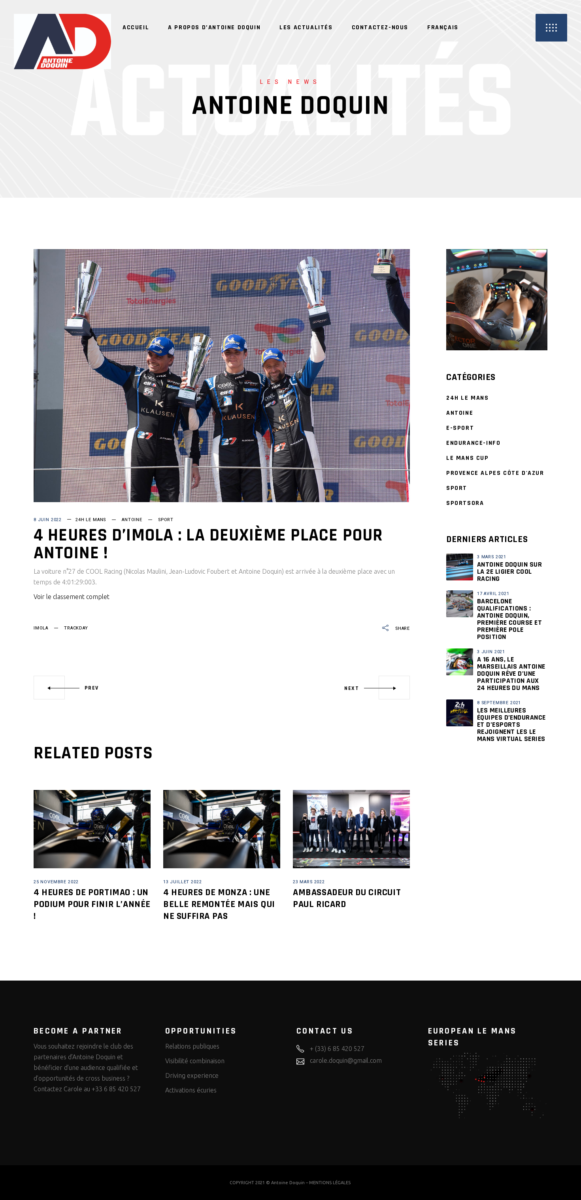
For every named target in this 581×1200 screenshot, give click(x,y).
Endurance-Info (473, 443)
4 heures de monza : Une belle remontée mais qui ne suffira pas (219, 904)
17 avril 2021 (493, 593)
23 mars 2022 (309, 882)
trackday (76, 628)
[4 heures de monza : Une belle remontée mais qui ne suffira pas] (221, 829)
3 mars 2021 (491, 557)
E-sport (460, 428)
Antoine (132, 519)
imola (41, 628)
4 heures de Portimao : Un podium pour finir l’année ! (92, 904)
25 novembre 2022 (56, 882)
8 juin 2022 (48, 519)
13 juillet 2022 (182, 882)
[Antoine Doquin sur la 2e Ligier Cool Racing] (459, 567)
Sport (166, 519)
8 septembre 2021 (499, 702)
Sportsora (465, 503)
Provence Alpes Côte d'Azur (495, 473)
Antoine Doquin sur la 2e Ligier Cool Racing (509, 571)
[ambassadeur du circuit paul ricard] (351, 829)
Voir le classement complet (71, 596)
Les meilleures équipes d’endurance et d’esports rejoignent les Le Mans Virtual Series (511, 724)
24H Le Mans (90, 519)
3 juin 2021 (491, 651)
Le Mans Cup (467, 458)
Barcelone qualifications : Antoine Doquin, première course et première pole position (509, 619)
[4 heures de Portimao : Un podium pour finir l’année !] (92, 829)
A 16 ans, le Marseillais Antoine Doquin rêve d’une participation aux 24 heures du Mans (511, 673)
